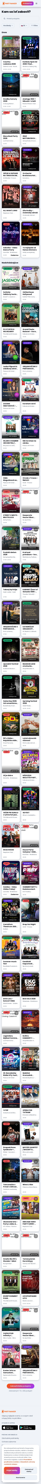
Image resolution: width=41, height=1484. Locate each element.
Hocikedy (7, 25)
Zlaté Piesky (27, 706)
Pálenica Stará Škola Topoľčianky (30, 1188)
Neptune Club (8, 213)
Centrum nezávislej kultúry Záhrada (10, 1190)
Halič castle (7, 592)
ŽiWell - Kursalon (9, 1152)
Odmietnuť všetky (29, 1470)
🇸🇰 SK (23, 25)
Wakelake (26, 1001)
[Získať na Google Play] (27, 1427)
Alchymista (7, 520)
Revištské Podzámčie (10, 966)
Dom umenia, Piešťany (27, 372)
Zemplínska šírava (29, 141)
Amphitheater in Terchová (28, 670)
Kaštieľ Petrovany (29, 297)
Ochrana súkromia (9, 1442)
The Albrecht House (10, 334)
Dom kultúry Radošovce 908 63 (29, 893)
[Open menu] (36, 3)
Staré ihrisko (7, 1003)
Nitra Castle (7, 1338)
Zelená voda (7, 66)
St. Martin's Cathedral (30, 631)
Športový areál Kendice (28, 967)
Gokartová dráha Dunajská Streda (9, 1114)
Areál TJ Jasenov (9, 297)
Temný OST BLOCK (29, 1264)
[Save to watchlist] (16, 39)
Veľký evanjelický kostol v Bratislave (29, 253)
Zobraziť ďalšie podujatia (20, 1386)
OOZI (24, 483)
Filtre (35, 25)
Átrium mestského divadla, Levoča (29, 816)
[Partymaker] (9, 1411)
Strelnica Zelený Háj (30, 66)
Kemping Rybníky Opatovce (9, 558)
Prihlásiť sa (27, 3)
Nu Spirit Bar (27, 520)
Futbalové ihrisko (28, 406)
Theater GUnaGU (28, 594)
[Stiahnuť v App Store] (10, 1427)
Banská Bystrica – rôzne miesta (29, 1079)
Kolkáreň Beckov (9, 668)
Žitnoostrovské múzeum (28, 1153)
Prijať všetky (12, 1470)
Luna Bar (6, 252)
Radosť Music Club (29, 104)
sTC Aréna (6, 1226)
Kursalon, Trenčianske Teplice (30, 179)
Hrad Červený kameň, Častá (8, 744)
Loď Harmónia (8, 141)
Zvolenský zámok (29, 215)
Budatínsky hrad (9, 706)
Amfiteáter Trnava (9, 178)
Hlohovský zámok (29, 743)
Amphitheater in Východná (28, 1042)
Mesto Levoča (27, 1301)
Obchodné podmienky (10, 1438)
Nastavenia (20, 1477)
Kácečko (6, 778)
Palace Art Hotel (8, 371)
